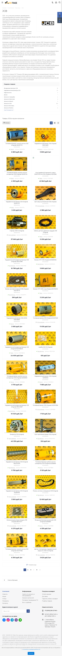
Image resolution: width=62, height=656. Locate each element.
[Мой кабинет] (56, 2)
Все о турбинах (26, 602)
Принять (31, 653)
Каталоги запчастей (28, 598)
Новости (4, 594)
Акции (4, 596)
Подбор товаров (47, 601)
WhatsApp (20, 620)
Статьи (4, 598)
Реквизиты (5, 601)
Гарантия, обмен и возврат (50, 598)
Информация (26, 591)
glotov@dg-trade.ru (50, 616)
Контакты (5, 603)
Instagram (8, 620)
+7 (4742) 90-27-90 (51, 610)
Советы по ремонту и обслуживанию (28, 594)
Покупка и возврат (48, 591)
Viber (16, 620)
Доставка (45, 596)
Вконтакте (4, 620)
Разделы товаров (9, 84)
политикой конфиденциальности (31, 649)
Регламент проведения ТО (30, 600)
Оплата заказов (46, 594)
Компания (5, 591)
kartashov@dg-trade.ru (51, 614)
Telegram (12, 620)
